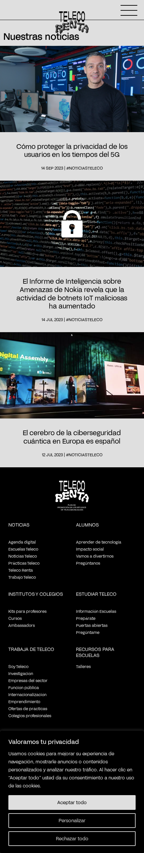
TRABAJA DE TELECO (31, 649)
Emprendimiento (24, 701)
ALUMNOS (87, 525)
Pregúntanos (88, 563)
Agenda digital (22, 542)
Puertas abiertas (91, 625)
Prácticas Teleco (24, 563)
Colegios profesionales (29, 715)
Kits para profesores (27, 611)
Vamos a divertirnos (95, 556)
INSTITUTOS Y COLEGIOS (35, 594)
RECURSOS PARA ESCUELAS (95, 652)
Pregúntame (87, 632)
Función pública (23, 687)
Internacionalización (27, 694)
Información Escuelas (96, 611)
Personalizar (72, 820)
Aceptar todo (72, 802)
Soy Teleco (18, 666)
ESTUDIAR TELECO (96, 594)
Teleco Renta (20, 570)
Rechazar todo (72, 838)
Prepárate (85, 618)
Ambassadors (21, 625)
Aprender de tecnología (98, 542)
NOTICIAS (18, 525)
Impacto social (90, 549)
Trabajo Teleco (22, 577)
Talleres (83, 666)
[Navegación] (129, 10)
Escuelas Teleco (23, 549)
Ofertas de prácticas (27, 708)
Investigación (20, 673)
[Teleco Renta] (72, 501)
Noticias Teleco (22, 556)
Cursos (15, 618)
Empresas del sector (28, 680)
